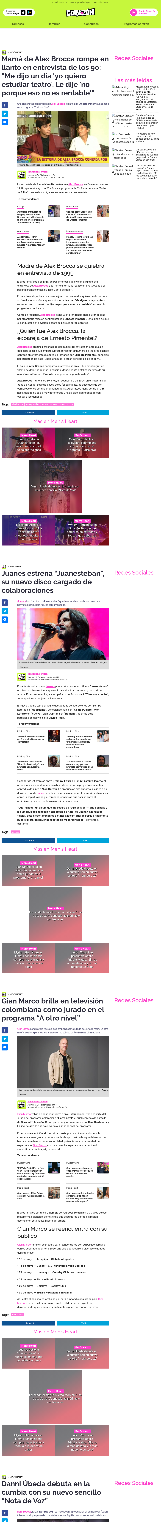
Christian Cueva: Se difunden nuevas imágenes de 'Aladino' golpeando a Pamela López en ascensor (147, 154)
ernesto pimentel (50, 404)
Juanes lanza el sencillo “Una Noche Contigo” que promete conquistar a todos (30, 765)
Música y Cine (23, 731)
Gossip (20, 206)
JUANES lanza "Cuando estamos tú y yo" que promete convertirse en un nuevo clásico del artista (79, 765)
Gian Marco (23, 1028)
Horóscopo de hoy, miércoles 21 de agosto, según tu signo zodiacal (147, 137)
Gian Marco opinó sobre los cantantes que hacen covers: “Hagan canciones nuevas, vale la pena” (80, 1197)
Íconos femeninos (74, 231)
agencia (64, 404)
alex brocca (17, 404)
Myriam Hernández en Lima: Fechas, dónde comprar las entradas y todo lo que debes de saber (82, 532)
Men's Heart (16, 52)
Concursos (91, 24)
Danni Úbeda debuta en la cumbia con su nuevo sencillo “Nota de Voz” (55, 488)
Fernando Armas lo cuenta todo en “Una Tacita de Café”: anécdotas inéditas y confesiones (28, 532)
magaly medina (32, 404)
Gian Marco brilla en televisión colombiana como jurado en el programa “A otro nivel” (82, 444)
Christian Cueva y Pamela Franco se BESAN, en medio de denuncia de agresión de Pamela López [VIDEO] (147, 121)
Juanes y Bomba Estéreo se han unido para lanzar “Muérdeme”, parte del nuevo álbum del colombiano (79, 741)
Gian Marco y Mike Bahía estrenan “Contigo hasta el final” (30, 1196)
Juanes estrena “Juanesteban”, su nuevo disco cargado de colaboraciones (28, 444)
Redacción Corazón (37, 171)
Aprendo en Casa (59, 2)
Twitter (84, 412)
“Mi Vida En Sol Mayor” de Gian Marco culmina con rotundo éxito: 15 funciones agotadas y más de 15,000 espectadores (31, 1173)
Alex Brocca (58, 103)
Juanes (41, 793)
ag (71, 404)
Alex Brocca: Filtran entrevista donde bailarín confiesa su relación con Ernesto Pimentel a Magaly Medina (31, 242)
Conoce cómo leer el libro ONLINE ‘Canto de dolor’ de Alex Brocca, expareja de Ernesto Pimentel (79, 216)
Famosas (18, 24)
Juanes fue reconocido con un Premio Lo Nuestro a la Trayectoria (31, 739)
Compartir (29, 412)
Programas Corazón (136, 24)
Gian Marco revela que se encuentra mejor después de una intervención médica (79, 1172)
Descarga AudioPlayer (80, 2)
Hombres (54, 24)
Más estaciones (101, 2)
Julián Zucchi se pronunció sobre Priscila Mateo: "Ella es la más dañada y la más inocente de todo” (82, 959)
